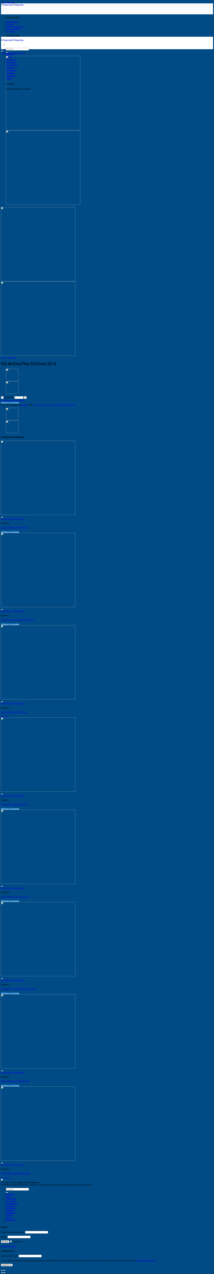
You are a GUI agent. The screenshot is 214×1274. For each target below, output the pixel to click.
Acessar (5, 1242)
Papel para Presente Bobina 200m (15, 1173)
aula (35, 405)
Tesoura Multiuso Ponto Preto (14, 712)
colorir (40, 405)
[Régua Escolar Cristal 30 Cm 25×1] (12, 380)
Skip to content (7, 2)
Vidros (9, 1215)
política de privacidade (145, 1260)
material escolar (68, 405)
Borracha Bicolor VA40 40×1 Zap (15, 1081)
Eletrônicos (11, 1201)
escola (46, 405)
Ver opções (5, 716)
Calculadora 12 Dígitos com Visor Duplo (18, 989)
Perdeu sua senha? (8, 1246)
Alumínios (10, 54)
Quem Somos (12, 22)
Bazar (8, 1196)
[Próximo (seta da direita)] (4, 1272)
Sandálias (10, 1210)
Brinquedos (11, 1199)
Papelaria (11, 357)
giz (51, 405)
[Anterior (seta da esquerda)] (2, 1272)
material (56, 405)
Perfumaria (11, 1208)
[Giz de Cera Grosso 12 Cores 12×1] (12, 393)
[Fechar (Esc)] (2, 1270)
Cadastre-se (7, 1265)
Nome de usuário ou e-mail (13, 1232)
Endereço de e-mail (9, 1256)
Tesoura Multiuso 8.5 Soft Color (14, 527)
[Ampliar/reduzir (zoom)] (4, 1270)
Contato (10, 24)
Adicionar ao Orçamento (10, 403)
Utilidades (10, 1213)
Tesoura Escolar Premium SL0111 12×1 (17, 620)
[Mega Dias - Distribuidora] (12, 4)
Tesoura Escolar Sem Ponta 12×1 (15, 804)
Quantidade (9, 397)
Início (3, 357)
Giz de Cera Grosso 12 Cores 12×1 (15, 896)
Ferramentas (12, 1203)
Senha (4, 1237)
